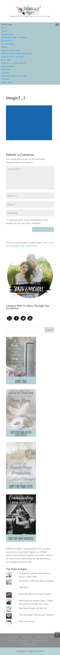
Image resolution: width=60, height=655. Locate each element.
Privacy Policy (7, 44)
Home (4, 28)
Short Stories (7, 66)
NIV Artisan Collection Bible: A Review (36, 581)
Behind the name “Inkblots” (14, 37)
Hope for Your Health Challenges (16, 53)
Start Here (6, 69)
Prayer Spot (7, 82)
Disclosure (6, 40)
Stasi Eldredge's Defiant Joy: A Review (36, 614)
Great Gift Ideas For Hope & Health (35, 594)
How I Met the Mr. (27, 621)
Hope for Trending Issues (13, 63)
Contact (5, 79)
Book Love (6, 60)
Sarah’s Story (7, 34)
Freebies (5, 72)
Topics (4, 47)
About (4, 31)
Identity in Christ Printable (14, 76)
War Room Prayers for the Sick (33, 608)
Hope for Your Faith (10, 50)
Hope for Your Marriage (12, 56)
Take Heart (24, 587)
